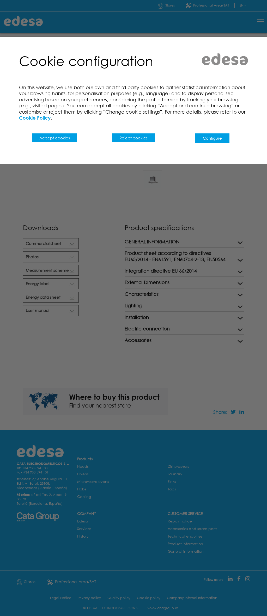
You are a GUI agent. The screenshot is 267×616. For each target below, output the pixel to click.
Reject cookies (133, 137)
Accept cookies (54, 137)
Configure (212, 138)
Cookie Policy (35, 118)
